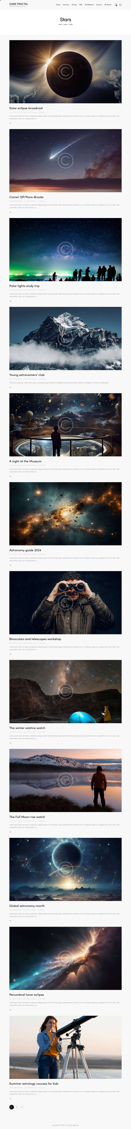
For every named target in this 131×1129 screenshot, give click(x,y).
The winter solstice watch (27, 727)
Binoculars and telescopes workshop (35, 638)
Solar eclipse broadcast (26, 108)
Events (66, 24)
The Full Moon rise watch (27, 816)
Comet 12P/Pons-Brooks (26, 197)
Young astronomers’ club (27, 374)
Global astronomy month (27, 905)
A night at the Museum (25, 461)
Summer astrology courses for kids (33, 1083)
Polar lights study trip (24, 285)
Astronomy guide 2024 (25, 550)
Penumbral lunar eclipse (26, 994)
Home (60, 24)
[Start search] (120, 4)
